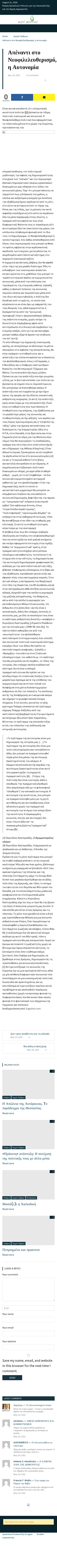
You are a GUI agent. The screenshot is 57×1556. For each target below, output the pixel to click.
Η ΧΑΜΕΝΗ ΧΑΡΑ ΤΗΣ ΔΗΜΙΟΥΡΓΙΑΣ (32, 1463)
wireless (18, 1421)
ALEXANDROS (20, 1442)
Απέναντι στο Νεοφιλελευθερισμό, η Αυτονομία (24, 40)
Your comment (10, 1274)
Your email (8, 1327)
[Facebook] (22, 97)
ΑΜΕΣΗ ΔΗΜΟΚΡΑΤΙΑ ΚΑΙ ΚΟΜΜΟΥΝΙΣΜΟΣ (33, 1422)
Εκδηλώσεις (31, 1197)
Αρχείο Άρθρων (20, 36)
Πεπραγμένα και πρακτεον (21, 1249)
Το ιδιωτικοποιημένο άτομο (38, 1405)
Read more (8, 1113)
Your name (8, 1314)
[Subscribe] (44, 97)
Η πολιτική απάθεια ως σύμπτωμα (32, 1444)
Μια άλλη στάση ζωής (35, 1046)
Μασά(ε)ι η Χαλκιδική (19, 1204)
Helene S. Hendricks (24, 1461)
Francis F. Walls (22, 1480)
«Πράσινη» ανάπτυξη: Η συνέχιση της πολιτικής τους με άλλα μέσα (26, 1156)
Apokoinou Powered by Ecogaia (17, 1534)
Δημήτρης (17, 1405)
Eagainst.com (33, 1008)
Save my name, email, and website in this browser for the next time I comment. (27, 1365)
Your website (9, 1341)
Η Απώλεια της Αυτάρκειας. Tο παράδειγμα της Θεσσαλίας (24, 1106)
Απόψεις (6, 1097)
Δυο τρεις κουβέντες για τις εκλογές (30, 1033)
